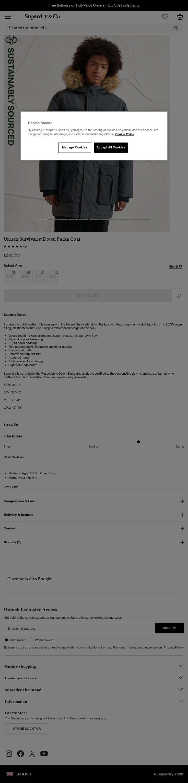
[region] (94, 135)
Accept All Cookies (111, 147)
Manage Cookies (74, 147)
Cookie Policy (124, 134)
